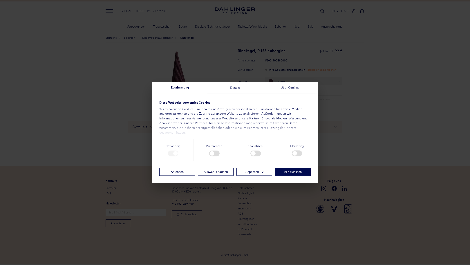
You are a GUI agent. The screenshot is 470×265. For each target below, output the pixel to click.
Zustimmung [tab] (180, 87)
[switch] (214, 153)
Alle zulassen (293, 171)
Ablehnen (177, 171)
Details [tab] (235, 87)
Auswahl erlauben (216, 171)
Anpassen (252, 171)
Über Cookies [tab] (290, 87)
